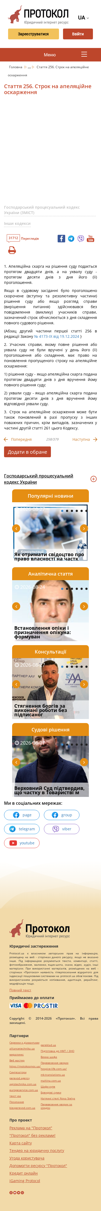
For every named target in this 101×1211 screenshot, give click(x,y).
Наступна (81, 439)
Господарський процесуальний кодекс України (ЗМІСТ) (42, 210)
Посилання (16, 1102)
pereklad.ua (48, 1045)
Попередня (21, 439)
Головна (16, 67)
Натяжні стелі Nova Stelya (58, 1098)
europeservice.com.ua (23, 1090)
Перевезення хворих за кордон (56, 1106)
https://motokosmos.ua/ (25, 1066)
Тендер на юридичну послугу (36, 1150)
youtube (27, 842)
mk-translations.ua (53, 1074)
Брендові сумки (51, 1092)
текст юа (15, 1096)
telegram (27, 828)
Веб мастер (17, 1060)
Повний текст (20, 990)
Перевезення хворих (54, 1063)
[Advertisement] (50, 152)
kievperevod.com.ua (22, 1108)
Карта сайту (20, 1142)
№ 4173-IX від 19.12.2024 (56, 336)
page (27, 814)
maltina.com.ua (51, 1080)
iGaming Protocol (24, 1180)
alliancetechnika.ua (22, 1048)
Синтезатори (17, 1072)
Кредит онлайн (23, 1173)
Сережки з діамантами (24, 1042)
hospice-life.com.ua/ (54, 1069)
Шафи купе (48, 1086)
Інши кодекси (17, 223)
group (66, 814)
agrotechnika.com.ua (22, 1084)
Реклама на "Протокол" (30, 1127)
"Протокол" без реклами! (32, 1135)
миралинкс (16, 1054)
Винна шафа (49, 1057)
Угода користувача (26, 1158)
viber (66, 828)
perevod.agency (19, 1078)
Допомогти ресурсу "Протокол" (38, 1165)
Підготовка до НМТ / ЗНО (57, 1051)
